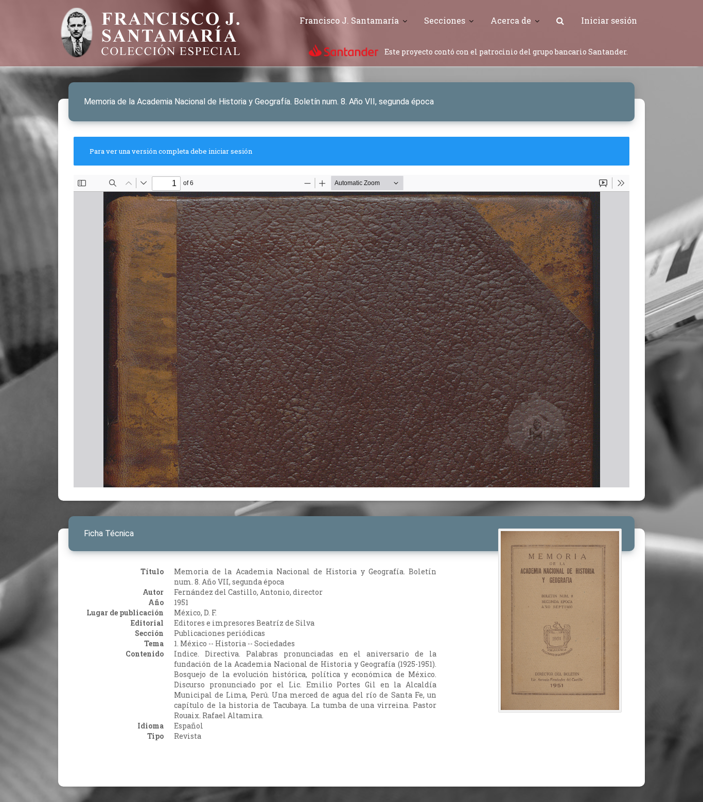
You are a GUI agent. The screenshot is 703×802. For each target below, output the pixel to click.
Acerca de (510, 20)
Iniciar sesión (609, 20)
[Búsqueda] (560, 20)
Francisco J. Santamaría (349, 20)
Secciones (444, 20)
